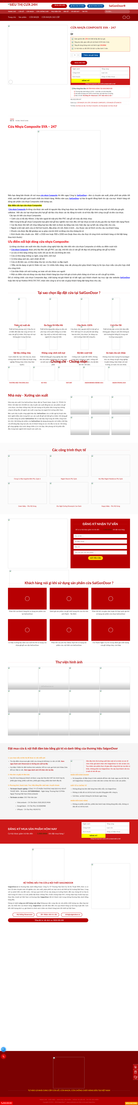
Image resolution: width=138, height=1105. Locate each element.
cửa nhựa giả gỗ (102, 105)
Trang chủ (12, 11)
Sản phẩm (22, 17)
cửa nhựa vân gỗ (112, 105)
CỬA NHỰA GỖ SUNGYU (113, 102)
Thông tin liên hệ (78, 1099)
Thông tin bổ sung (21, 120)
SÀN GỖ (66, 11)
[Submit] (128, 11)
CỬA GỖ (21, 11)
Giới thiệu (51, 1099)
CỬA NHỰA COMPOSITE (98, 102)
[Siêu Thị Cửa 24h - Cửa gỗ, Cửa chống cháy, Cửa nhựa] (28, 6)
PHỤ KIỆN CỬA (56, 11)
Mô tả (12, 120)
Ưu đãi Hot (75, 11)
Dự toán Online (132, 1103)
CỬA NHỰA (30, 11)
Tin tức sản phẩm (92, 1099)
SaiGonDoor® (117, 6)
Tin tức (85, 11)
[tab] (12, 121)
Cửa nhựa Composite (92, 105)
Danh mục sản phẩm (64, 1099)
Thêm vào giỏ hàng (91, 55)
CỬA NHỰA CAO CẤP (51, 17)
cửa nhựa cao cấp (80, 105)
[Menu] (129, 6)
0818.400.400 (7, 1103)
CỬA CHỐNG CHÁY (42, 11)
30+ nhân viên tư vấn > (105, 95)
